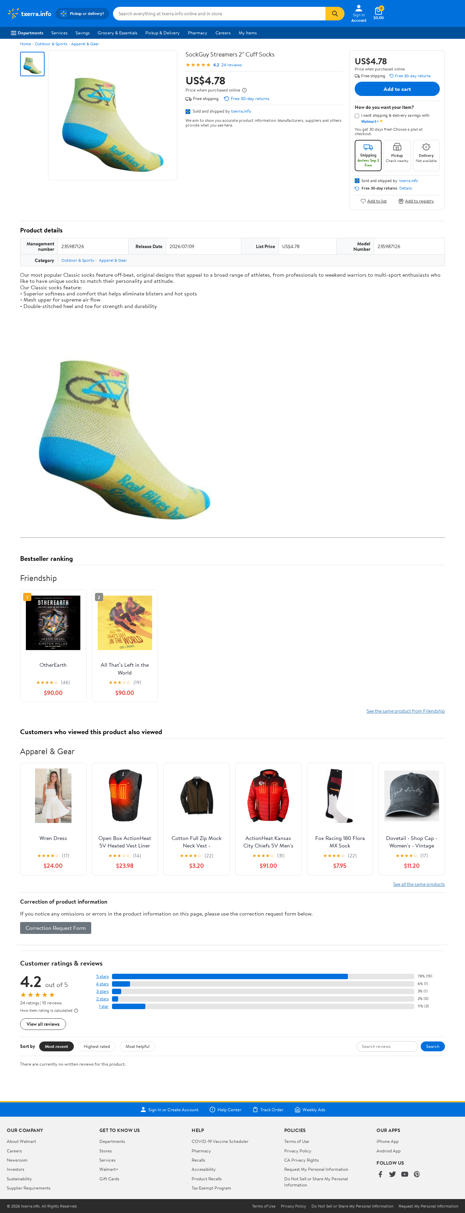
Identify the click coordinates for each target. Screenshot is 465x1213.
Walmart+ (108, 1169)
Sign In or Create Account (173, 1109)
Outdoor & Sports (51, 44)
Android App (388, 1151)
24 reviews (231, 64)
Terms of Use (296, 1141)
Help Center (229, 1109)
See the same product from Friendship (406, 711)
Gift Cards (109, 1179)
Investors (15, 1169)
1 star (104, 1006)
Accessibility (204, 1169)
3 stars (102, 991)
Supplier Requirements (28, 1188)
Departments (30, 33)
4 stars (102, 983)
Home (25, 44)
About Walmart (21, 1141)
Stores (105, 1151)
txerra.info (241, 111)
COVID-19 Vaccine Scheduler (220, 1141)
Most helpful (137, 1046)
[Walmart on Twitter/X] (392, 1174)
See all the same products (419, 884)
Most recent (56, 1046)
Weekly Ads (314, 1109)
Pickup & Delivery (162, 33)
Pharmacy (197, 33)
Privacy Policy (297, 1151)
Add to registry (419, 201)
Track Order (272, 1109)
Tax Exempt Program (211, 1188)
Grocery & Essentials (117, 33)
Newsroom (17, 1160)
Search (432, 1046)
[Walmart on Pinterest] (417, 1174)
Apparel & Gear (85, 44)
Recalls (198, 1160)
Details (405, 188)
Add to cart (397, 89)
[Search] (334, 13)
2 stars (102, 998)
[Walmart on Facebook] (380, 1174)
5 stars (102, 976)
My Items (248, 33)
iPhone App (387, 1141)
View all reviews (43, 1024)
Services (59, 33)
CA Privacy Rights (301, 1160)
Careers (222, 33)
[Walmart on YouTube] (404, 1174)
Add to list (377, 201)
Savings (83, 33)
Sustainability (19, 1179)
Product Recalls (207, 1179)
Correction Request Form (56, 928)
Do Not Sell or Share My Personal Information (352, 1206)
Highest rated (97, 1046)
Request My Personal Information (316, 1169)
